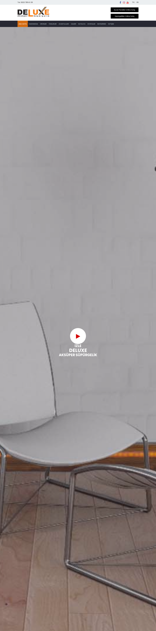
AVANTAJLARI (64, 24)
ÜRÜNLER (43, 24)
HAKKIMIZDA (33, 24)
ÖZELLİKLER (53, 24)
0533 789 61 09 (27, 2)
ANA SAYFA (23, 24)
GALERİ (73, 24)
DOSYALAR (91, 24)
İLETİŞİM (111, 24)
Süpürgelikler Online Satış (124, 16)
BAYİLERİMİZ (101, 24)
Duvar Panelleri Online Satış (124, 10)
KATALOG (81, 24)
